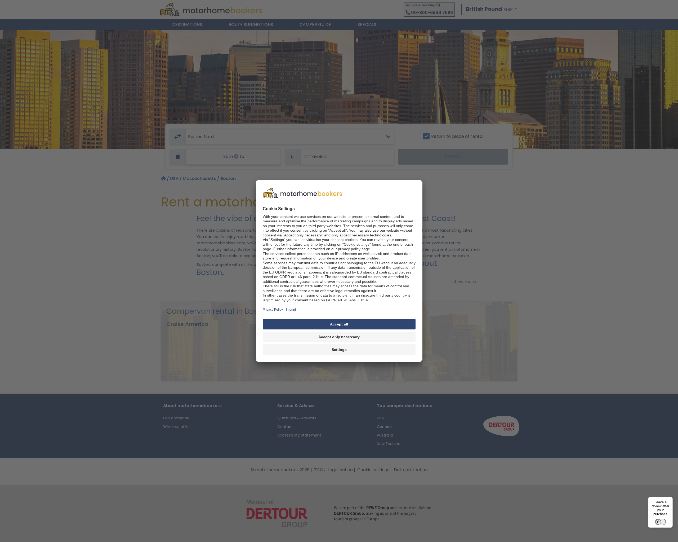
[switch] (660, 522)
